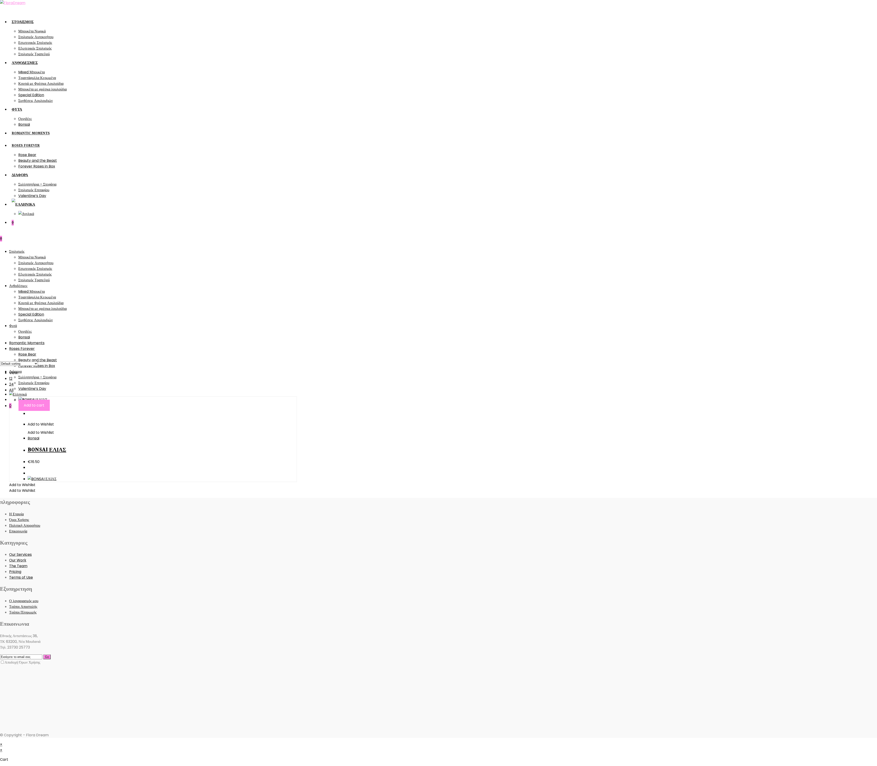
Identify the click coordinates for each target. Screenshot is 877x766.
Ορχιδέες (25, 331)
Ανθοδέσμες (18, 285)
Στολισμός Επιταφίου (33, 383)
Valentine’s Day (32, 388)
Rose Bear (27, 354)
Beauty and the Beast (37, 360)
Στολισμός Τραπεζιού (34, 280)
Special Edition (31, 314)
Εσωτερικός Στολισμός (35, 268)
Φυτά (13, 325)
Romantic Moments (27, 343)
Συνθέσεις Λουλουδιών (35, 320)
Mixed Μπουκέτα (31, 291)
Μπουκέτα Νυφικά (32, 257)
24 (11, 384)
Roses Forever (22, 348)
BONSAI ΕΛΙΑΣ (47, 450)
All (11, 390)
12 (10, 378)
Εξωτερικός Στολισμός (35, 274)
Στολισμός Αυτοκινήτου (35, 263)
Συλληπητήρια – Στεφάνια (37, 377)
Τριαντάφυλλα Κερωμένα (37, 297)
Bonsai (24, 337)
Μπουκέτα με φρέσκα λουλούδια (42, 308)
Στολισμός (16, 251)
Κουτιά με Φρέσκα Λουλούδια (40, 303)
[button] (41, 424)
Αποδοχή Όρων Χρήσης (22, 662)
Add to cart (34, 405)
